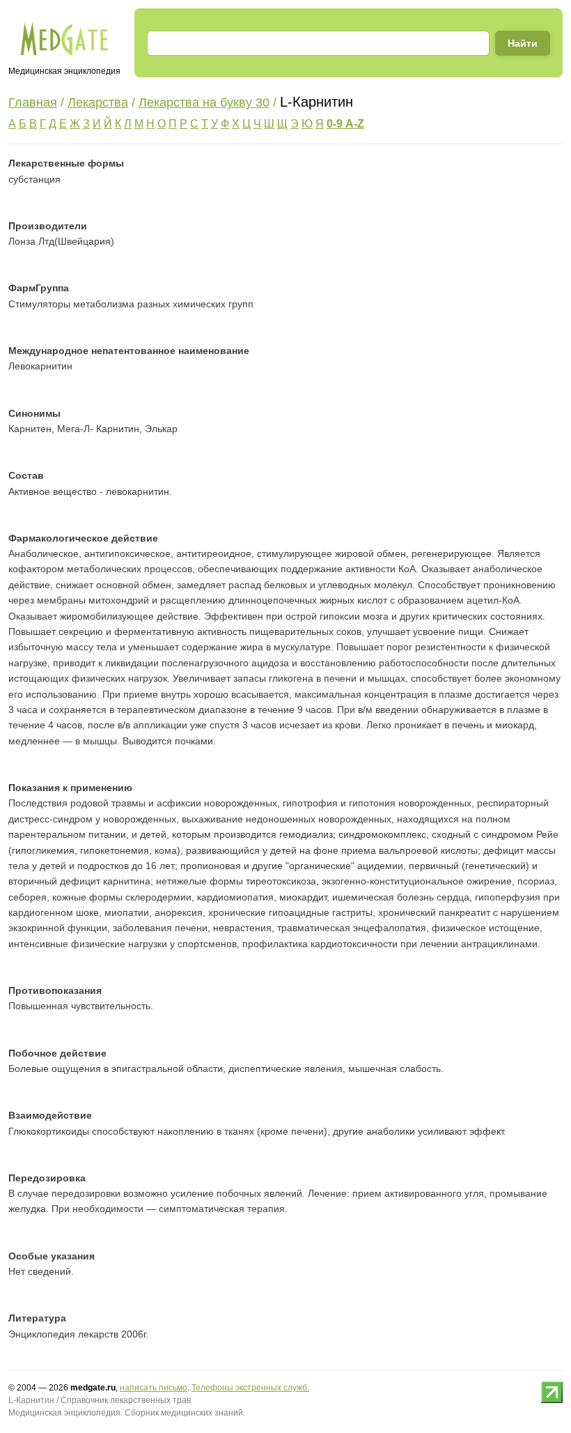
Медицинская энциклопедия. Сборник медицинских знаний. (126, 1413)
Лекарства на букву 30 (204, 102)
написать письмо (153, 1388)
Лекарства (98, 102)
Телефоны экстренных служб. (250, 1388)
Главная (32, 102)
